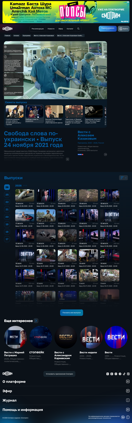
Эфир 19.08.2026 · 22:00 (45, 206)
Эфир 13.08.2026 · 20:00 (87, 226)
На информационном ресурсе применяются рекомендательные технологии (104, 417)
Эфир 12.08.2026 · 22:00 (108, 226)
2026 (25, 185)
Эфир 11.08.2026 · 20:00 (66, 246)
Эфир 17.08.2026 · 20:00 (45, 226)
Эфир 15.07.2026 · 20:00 (87, 266)
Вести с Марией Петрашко (14, 354)
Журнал (9, 400)
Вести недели (88, 352)
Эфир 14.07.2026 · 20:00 (23, 286)
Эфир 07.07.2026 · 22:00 (66, 306)
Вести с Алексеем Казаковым (44, 35)
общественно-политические (88, 147)
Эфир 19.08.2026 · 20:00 (66, 206)
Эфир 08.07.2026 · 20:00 (45, 306)
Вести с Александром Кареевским (63, 355)
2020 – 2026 (92, 143)
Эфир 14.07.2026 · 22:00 (108, 266)
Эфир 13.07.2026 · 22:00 (45, 286)
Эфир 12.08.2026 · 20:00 (23, 246)
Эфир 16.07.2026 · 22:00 (23, 266)
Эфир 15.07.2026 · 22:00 (66, 266)
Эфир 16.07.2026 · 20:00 (45, 266)
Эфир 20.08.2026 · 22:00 (24, 206)
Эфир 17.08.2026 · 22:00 (23, 226)
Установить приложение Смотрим (59, 374)
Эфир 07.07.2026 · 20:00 (87, 306)
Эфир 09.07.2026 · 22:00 (87, 286)
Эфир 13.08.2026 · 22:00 (66, 226)
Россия (101, 143)
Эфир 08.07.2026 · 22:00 (23, 306)
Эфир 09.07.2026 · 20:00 (108, 286)
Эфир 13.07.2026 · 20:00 (66, 286)
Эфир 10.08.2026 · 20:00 (108, 246)
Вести (108, 352)
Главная (7, 35)
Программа (26, 35)
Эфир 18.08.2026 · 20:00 (108, 206)
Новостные (82, 146)
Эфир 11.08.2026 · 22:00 (45, 246)
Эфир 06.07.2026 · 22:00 (108, 306)
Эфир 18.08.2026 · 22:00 (87, 206)
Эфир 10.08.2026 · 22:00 (87, 246)
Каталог (16, 35)
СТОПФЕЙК (36, 352)
